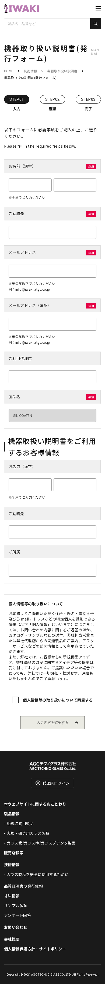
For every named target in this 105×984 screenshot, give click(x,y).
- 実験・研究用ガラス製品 (26, 833)
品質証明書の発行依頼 (23, 886)
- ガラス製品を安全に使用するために (36, 874)
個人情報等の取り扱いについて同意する (58, 700)
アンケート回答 (17, 915)
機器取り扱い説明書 (62, 71)
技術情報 (30, 71)
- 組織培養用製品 (19, 823)
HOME (8, 71)
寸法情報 (12, 895)
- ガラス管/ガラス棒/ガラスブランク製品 (40, 843)
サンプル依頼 (15, 905)
